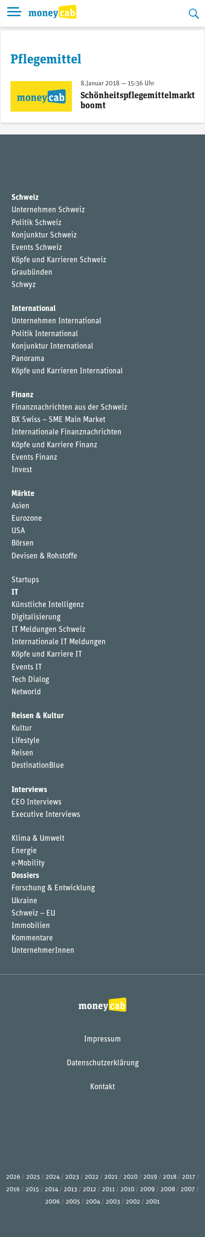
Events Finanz (34, 458)
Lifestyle (25, 741)
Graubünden (31, 273)
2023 (72, 1177)
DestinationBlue (37, 766)
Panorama (27, 359)
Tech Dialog (30, 680)
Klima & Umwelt (37, 839)
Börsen (22, 543)
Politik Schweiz (36, 223)
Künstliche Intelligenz (47, 605)
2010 (127, 1189)
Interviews (29, 790)
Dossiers (25, 876)
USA (18, 531)
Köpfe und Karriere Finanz (54, 445)
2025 (33, 1177)
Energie (24, 851)
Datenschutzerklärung (103, 1063)
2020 (130, 1177)
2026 (13, 1177)
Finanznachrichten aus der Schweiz (69, 408)
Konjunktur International (52, 346)
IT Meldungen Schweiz (48, 630)
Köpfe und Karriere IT (46, 655)
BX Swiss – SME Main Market (58, 420)
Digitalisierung (36, 617)
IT (14, 593)
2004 (93, 1202)
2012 (89, 1189)
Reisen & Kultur (37, 716)
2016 (13, 1189)
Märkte (22, 494)
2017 (188, 1177)
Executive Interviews (45, 815)
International (33, 309)
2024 (53, 1177)
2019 (150, 1177)
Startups (25, 580)
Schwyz (23, 285)
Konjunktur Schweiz (44, 235)
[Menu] (14, 13)
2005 (73, 1202)
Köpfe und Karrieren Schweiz (58, 260)
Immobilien (30, 926)
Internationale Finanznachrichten (66, 432)
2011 (108, 1189)
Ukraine (24, 901)
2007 (188, 1189)
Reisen (22, 753)
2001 (153, 1202)
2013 (70, 1189)
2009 (147, 1189)
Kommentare (32, 938)
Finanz (22, 395)
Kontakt (102, 1087)
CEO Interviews (36, 802)
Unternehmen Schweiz (48, 210)
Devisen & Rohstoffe (44, 556)
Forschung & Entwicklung (53, 888)
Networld (26, 692)
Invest (21, 470)
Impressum (102, 1039)
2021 (111, 1177)
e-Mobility (28, 863)
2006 (52, 1202)
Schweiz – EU (33, 913)
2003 (113, 1202)
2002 (133, 1202)
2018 (169, 1177)
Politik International (44, 334)
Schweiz (25, 198)
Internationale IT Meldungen (58, 642)
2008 (168, 1189)
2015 (32, 1189)
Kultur (21, 728)
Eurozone (26, 519)
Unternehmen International (56, 321)
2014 (51, 1189)
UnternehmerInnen (42, 951)
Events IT (26, 667)
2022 (92, 1177)
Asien (20, 506)
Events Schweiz (36, 248)
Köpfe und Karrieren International (67, 371)
